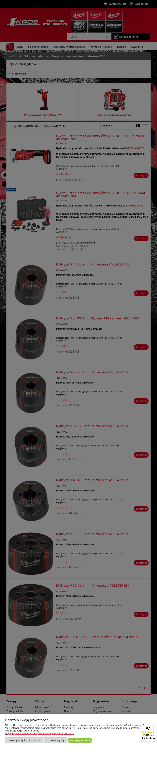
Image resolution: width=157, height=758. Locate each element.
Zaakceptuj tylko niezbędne (23, 740)
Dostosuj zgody (55, 740)
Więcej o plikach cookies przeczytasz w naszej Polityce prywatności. (39, 733)
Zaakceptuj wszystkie (80, 740)
